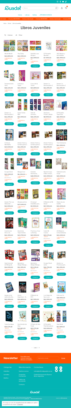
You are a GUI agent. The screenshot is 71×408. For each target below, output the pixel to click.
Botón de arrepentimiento (36, 398)
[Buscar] (56, 8)
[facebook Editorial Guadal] (60, 2)
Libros (27, 15)
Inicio (20, 15)
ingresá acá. (26, 398)
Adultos (6, 378)
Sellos (35, 15)
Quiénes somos (24, 371)
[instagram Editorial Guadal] (58, 2)
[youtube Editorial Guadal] (63, 2)
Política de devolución (22, 380)
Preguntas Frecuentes (22, 375)
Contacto (22, 384)
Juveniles (6, 374)
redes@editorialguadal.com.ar (43, 371)
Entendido (20, 404)
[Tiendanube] (61, 398)
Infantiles (6, 371)
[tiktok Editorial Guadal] (66, 2)
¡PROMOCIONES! (46, 15)
